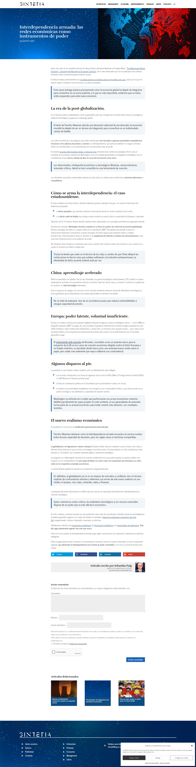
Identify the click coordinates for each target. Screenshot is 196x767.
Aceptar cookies (134, 757)
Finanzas (150, 4)
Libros (158, 4)
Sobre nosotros (31, 744)
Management (113, 4)
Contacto (29, 755)
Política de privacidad (165, 763)
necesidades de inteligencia (128, 525)
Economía (125, 4)
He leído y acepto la (70, 643)
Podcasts (167, 4)
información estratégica (103, 525)
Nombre (54, 617)
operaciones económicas (81, 525)
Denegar (157, 757)
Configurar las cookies (181, 757)
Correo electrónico (59, 625)
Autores (28, 747)
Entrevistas (101, 4)
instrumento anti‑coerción (68, 342)
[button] (192, 746)
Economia (71, 751)
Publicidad (29, 751)
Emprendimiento (137, 4)
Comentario (56, 593)
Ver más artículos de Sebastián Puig (120, 570)
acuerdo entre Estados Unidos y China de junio (78, 151)
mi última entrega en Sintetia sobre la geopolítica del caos (103, 79)
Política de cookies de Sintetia (152, 763)
